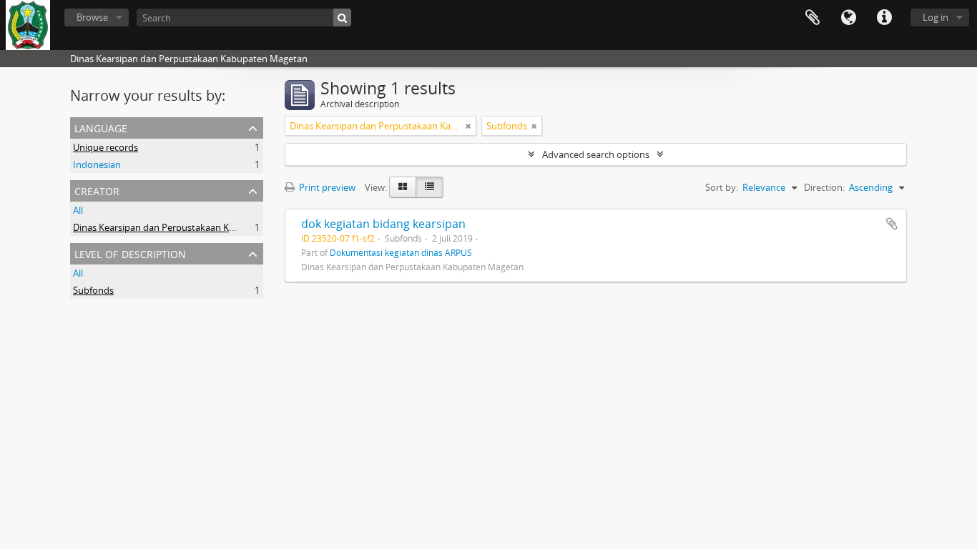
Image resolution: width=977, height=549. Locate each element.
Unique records (105, 147)
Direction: (824, 187)
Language (848, 18)
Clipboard (812, 18)
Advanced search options (595, 154)
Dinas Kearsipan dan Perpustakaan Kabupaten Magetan (191, 227)
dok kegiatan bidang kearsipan (383, 224)
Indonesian (97, 164)
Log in (935, 17)
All (78, 210)
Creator (96, 189)
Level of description (130, 252)
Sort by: (721, 187)
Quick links (884, 18)
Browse (92, 17)
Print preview (326, 187)
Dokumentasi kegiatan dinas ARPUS (401, 252)
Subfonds (93, 290)
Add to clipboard (892, 224)
